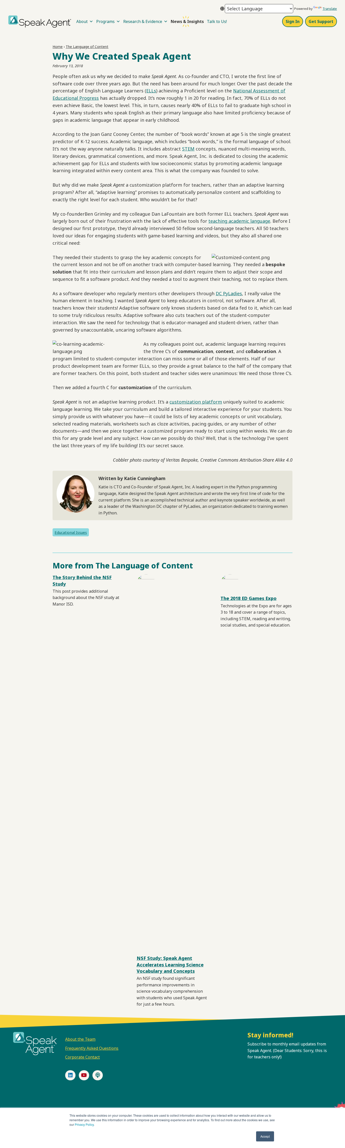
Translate (330, 8)
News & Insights (187, 21)
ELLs (151, 91)
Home (58, 46)
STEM (188, 149)
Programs (105, 21)
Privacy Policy (84, 1124)
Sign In (293, 21)
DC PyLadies (229, 293)
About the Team (80, 1039)
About (82, 21)
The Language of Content (87, 46)
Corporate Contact (82, 1057)
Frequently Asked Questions (91, 1048)
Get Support (321, 21)
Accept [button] (265, 1136)
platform (211, 402)
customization (185, 402)
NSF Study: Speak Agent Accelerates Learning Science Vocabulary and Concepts (170, 964)
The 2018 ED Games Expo (248, 598)
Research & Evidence (142, 21)
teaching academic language (239, 221)
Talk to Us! (217, 21)
